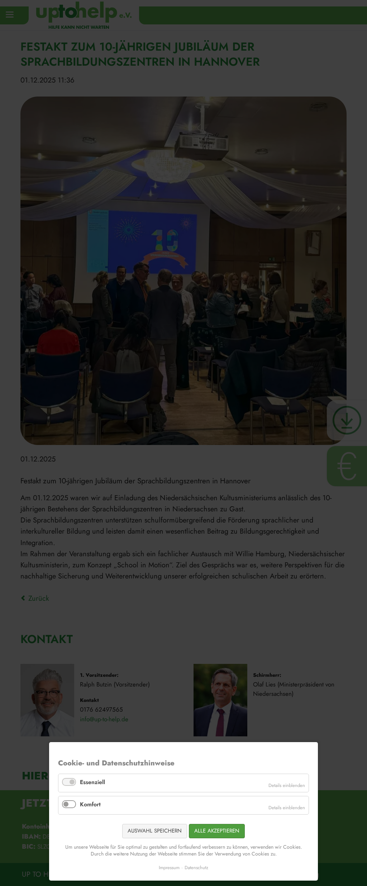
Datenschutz (196, 867)
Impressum (169, 867)
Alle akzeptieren (216, 831)
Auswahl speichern (155, 831)
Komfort (90, 804)
